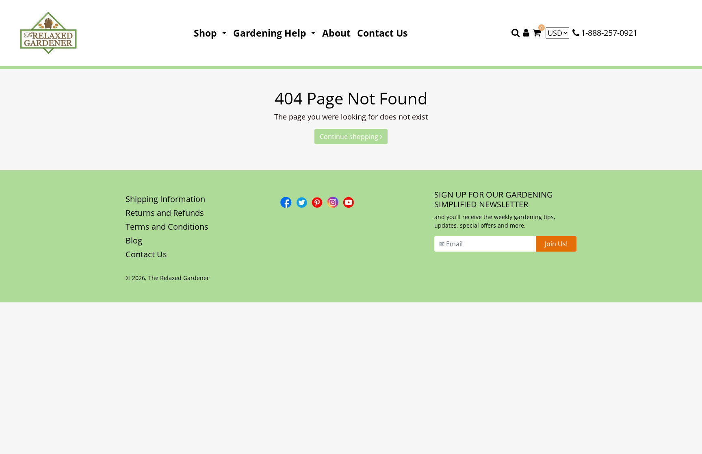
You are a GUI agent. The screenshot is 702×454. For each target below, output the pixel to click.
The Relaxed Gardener (178, 278)
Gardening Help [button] (271, 32)
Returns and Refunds (165, 212)
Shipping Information (165, 198)
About (338, 32)
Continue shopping (350, 136)
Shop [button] (206, 32)
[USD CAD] (557, 33)
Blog (134, 240)
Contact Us (384, 32)
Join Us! (556, 243)
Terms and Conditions (167, 226)
